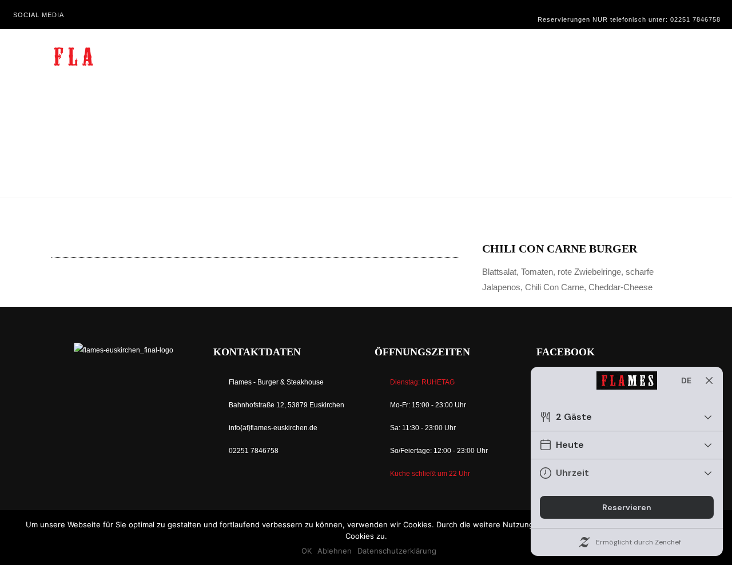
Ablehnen (334, 550)
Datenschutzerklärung (396, 550)
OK (306, 550)
